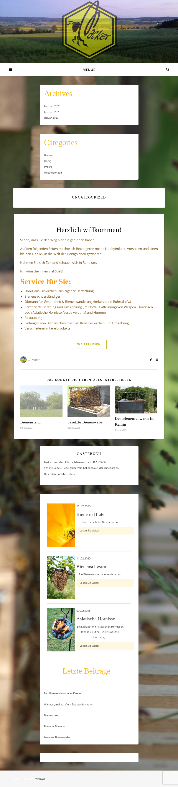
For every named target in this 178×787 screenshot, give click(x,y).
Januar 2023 (51, 118)
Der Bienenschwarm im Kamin (62, 693)
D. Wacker (34, 359)
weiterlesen (89, 344)
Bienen (48, 155)
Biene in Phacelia (54, 726)
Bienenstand (30, 422)
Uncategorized (53, 172)
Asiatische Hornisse (95, 618)
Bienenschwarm (91, 566)
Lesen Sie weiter (89, 530)
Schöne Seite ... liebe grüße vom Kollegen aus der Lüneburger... (82, 468)
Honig (47, 161)
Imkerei (48, 167)
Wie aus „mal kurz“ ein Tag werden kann (68, 704)
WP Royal (40, 778)
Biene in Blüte (90, 514)
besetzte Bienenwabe (85, 422)
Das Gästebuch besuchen (59, 474)
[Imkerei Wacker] (89, 31)
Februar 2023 (52, 112)
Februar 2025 (52, 106)
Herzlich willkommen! (89, 230)
